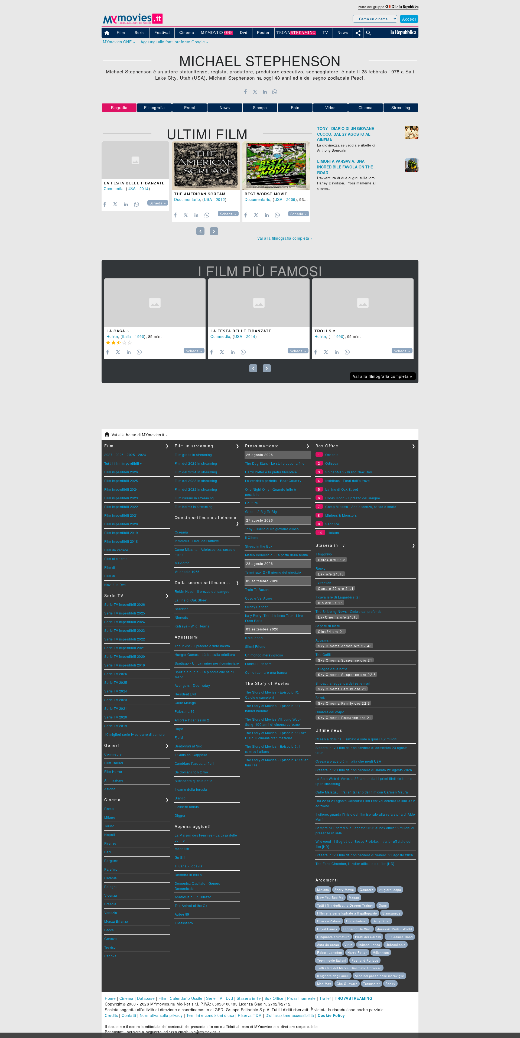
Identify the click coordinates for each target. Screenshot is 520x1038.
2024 (142, 454)
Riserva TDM (250, 1015)
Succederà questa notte (194, 780)
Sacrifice (182, 608)
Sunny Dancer (256, 606)
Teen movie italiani (331, 960)
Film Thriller (113, 762)
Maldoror (182, 563)
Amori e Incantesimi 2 (192, 720)
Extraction (324, 582)
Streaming (400, 107)
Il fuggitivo (324, 554)
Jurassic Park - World (394, 929)
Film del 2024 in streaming (196, 472)
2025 (131, 454)
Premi (189, 107)
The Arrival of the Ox (191, 905)
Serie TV (214, 998)
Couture (251, 502)
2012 (220, 199)
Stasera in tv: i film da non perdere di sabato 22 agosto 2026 (364, 769)
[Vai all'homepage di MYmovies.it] (133, 23)
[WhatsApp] (275, 92)
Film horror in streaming (194, 506)
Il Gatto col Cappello (191, 754)
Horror (112, 336)
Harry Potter (357, 952)
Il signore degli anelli (333, 976)
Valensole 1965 (187, 571)
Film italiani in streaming (194, 498)
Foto (295, 107)
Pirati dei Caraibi (368, 937)
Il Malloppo (254, 637)
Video (330, 107)
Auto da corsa (328, 944)
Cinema (366, 107)
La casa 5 (117, 331)
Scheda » (158, 203)
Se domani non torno (191, 772)
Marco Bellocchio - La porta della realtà (276, 554)
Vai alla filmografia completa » (285, 238)
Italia (126, 336)
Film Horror (113, 771)
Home (110, 998)
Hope (179, 728)
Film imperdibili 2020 (121, 524)
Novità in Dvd (115, 584)
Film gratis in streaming (193, 454)
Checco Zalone (329, 921)
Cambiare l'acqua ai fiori (194, 763)
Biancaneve (391, 913)
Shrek (320, 697)
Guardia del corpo (330, 712)
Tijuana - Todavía (189, 866)
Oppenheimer (356, 921)
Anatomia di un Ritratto (193, 896)
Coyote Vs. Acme (258, 598)
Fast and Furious (365, 960)
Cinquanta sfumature (333, 937)
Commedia (113, 188)
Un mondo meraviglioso (264, 655)
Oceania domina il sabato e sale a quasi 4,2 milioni (357, 739)
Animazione (113, 780)
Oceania (181, 532)
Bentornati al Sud (189, 746)
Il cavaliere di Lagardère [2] (338, 597)
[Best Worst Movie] (276, 165)
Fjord (179, 737)
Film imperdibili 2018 (121, 541)
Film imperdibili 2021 (121, 515)
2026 (120, 454)
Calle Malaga (185, 702)
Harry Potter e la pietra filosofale (271, 472)
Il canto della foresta (191, 789)
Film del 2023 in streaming (196, 480)
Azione (109, 788)
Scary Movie (344, 889)
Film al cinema (116, 558)
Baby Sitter (381, 921)
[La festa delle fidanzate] (135, 160)
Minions (323, 889)
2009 (290, 199)
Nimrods (181, 617)
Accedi (409, 19)
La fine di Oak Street (191, 600)
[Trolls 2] (363, 302)
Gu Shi (180, 857)
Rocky (321, 568)
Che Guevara (347, 983)
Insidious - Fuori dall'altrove (197, 540)
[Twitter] (255, 92)
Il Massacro (184, 922)
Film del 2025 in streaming (196, 463)
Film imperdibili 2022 (121, 506)
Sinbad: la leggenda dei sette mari (343, 683)
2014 (144, 188)
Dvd (229, 998)
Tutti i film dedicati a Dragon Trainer (345, 905)
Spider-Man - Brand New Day (348, 472)
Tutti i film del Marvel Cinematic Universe (349, 968)
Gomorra (366, 889)
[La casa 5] (155, 302)
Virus (348, 944)
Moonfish (182, 848)
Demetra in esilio (188, 874)
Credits (111, 1015)
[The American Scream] (206, 165)
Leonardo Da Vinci (357, 929)
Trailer (325, 998)
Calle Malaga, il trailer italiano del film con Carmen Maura (362, 792)
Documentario (187, 199)
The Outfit (323, 654)
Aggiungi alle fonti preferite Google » (174, 41)
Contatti (129, 1015)
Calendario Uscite (186, 998)
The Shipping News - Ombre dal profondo (349, 611)
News (225, 107)
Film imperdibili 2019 (121, 532)
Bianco (180, 798)
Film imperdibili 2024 (121, 489)
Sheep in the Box (258, 546)
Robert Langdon (329, 952)
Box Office (274, 998)
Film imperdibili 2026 (121, 472)
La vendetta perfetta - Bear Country (273, 480)
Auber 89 (182, 914)
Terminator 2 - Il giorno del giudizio (273, 572)
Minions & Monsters (341, 515)
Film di (109, 567)
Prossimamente (301, 998)
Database (146, 998)
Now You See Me (330, 897)
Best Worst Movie (266, 194)
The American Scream (200, 194)
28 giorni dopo (390, 889)
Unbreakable (395, 944)
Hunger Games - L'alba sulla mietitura (205, 654)
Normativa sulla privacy (161, 1015)
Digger (180, 815)
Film (162, 998)
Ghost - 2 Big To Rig (261, 511)
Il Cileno (252, 537)
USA (132, 188)
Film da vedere (116, 550)
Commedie (113, 754)
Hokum (333, 532)
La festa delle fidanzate (134, 183)
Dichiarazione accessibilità (289, 1015)
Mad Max (324, 983)
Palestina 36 (185, 711)
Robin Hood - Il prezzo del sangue (202, 591)
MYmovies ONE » (119, 41)
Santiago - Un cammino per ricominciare (207, 663)
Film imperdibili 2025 (121, 480)
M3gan (354, 897)
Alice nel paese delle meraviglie (379, 976)
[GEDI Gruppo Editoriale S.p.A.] (390, 6)
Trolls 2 (324, 331)
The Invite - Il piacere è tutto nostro (202, 645)
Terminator (371, 983)
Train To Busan (257, 589)
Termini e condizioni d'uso (210, 1015)
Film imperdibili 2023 (121, 498)
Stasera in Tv (249, 998)
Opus (383, 905)
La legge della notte (331, 668)
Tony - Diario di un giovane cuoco (272, 528)
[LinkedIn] (265, 92)
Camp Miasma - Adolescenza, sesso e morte (360, 506)
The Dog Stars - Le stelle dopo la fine (275, 463)
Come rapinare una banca (266, 672)
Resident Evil (185, 694)
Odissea (332, 463)
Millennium (381, 952)
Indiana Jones (369, 944)
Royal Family (327, 929)
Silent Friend (255, 646)
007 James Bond (400, 937)
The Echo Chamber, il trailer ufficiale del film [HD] (355, 863)
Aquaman (323, 640)
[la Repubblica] (408, 6)
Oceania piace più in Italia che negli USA (348, 761)
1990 (139, 336)
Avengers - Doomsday (192, 685)
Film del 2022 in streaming (196, 489)
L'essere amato (187, 806)
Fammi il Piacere (258, 663)
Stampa (260, 107)
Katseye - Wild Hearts (192, 626)
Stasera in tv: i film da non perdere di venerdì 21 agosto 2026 (364, 854)
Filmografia (154, 107)
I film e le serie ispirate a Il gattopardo (347, 913)
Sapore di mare (328, 625)
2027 (108, 454)
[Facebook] (245, 92)
